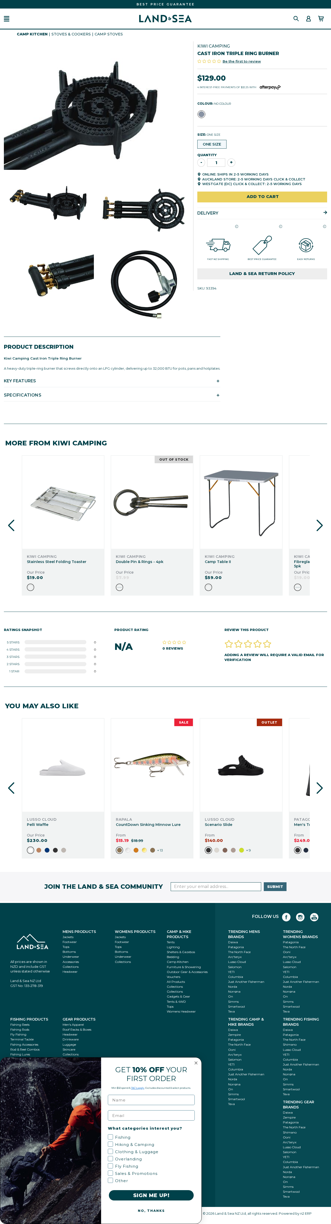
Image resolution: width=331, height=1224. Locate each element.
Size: (208, 134)
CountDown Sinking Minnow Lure (148, 824)
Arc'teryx (235, 957)
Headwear (70, 972)
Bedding (173, 957)
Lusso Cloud (237, 962)
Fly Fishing (18, 1034)
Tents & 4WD (176, 1001)
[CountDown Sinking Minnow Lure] (152, 765)
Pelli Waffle (37, 824)
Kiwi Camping (213, 46)
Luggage (69, 1044)
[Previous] (11, 525)
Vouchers (173, 977)
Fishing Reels (19, 1025)
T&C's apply (137, 1087)
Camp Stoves (109, 34)
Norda (232, 987)
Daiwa (233, 942)
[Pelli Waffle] (63, 765)
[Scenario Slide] (241, 765)
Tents (171, 942)
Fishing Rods (19, 1029)
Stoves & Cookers (71, 34)
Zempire (234, 1035)
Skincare (69, 1049)
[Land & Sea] (165, 18)
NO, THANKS (151, 1211)
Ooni (286, 952)
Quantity (207, 155)
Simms (233, 1001)
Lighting (173, 947)
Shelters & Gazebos (181, 952)
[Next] (319, 525)
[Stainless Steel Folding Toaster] (63, 502)
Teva (231, 1011)
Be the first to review (242, 61)
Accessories (71, 962)
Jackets (68, 937)
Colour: (214, 103)
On (230, 996)
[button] (6, 19)
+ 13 (160, 850)
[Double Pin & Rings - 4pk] (152, 502)
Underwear (71, 957)
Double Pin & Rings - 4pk (139, 561)
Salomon (235, 967)
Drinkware (71, 1039)
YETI (231, 972)
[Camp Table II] (241, 502)
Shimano (290, 1044)
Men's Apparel (73, 1025)
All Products (176, 982)
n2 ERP (306, 1213)
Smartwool (236, 1006)
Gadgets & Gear (178, 996)
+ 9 (248, 850)
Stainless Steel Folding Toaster (56, 561)
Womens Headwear (181, 1011)
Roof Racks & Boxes (77, 1029)
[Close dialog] (196, 1063)
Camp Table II (218, 561)
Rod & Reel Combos (25, 1049)
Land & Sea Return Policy (262, 273)
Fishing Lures (20, 1054)
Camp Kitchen (32, 34)
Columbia (235, 977)
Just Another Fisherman (246, 982)
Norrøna (234, 991)
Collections (71, 967)
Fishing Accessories (24, 1044)
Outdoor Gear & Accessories (187, 972)
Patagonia (236, 947)
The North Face (239, 952)
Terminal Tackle (22, 1039)
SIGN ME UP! (151, 1195)
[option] (30, 587)
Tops (66, 947)
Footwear (70, 942)
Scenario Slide (218, 824)
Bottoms (69, 952)
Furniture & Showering (184, 967)
